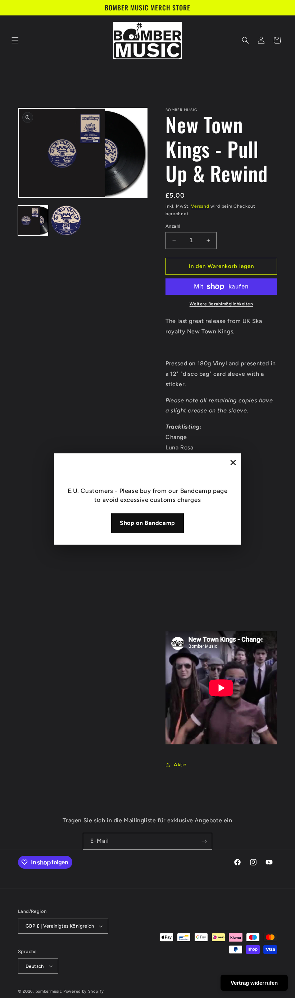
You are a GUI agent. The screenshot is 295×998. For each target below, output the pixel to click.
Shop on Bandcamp (147, 522)
